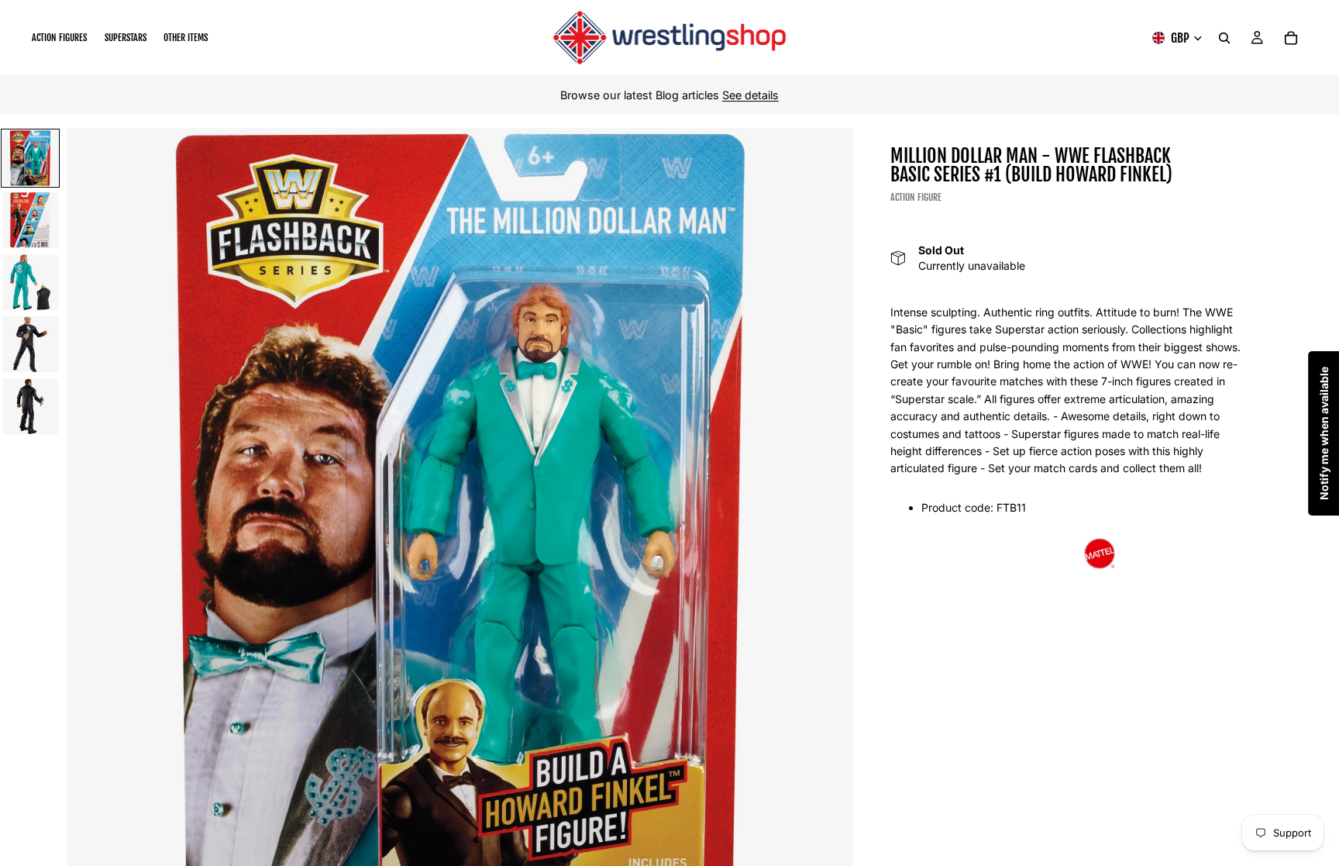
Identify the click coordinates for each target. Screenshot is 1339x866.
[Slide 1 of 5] (30, 158)
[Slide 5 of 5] (30, 406)
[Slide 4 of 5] (30, 344)
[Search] (1224, 38)
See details (750, 95)
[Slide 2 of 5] (30, 220)
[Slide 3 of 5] (30, 282)
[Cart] (1291, 38)
